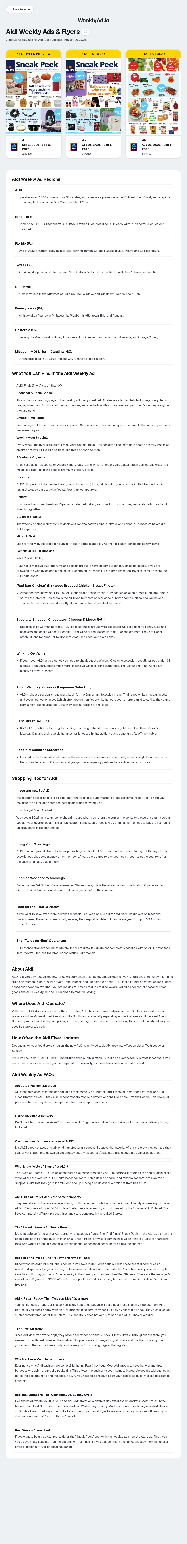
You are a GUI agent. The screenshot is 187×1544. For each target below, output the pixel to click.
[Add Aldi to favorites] (85, 32)
